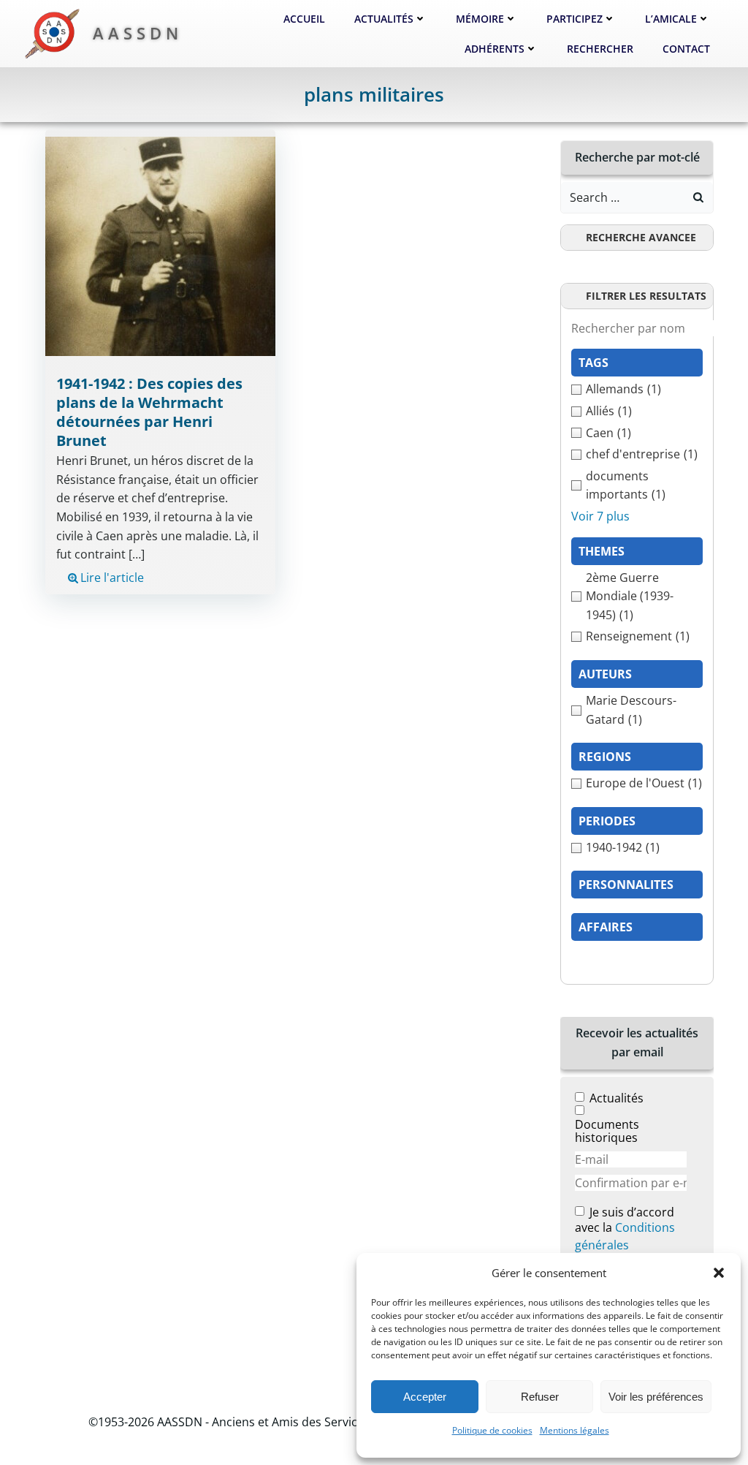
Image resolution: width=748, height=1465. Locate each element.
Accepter (424, 1396)
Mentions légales (574, 1430)
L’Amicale (671, 19)
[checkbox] (637, 389)
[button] (718, 1272)
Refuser (540, 1396)
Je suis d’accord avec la (625, 1229)
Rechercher (600, 49)
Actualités (383, 19)
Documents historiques (607, 1131)
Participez (574, 19)
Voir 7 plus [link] (600, 516)
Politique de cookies (492, 1430)
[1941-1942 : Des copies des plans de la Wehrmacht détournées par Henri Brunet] (160, 246)
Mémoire (480, 19)
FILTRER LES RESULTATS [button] (646, 296)
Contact (686, 49)
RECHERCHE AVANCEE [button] (641, 237)
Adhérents (494, 49)
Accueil (304, 19)
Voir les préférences (655, 1396)
